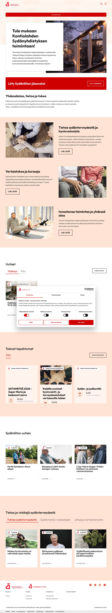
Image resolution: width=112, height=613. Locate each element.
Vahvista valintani (56, 322)
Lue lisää (65, 151)
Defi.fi (13, 611)
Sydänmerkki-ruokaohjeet (55, 519)
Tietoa (8, 592)
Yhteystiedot (71, 592)
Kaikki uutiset (99, 270)
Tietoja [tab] (82, 295)
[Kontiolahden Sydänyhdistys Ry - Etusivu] (14, 585)
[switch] (46, 315)
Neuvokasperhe (21, 611)
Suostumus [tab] (29, 295)
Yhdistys (12, 271)
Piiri (23, 271)
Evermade (103, 607)
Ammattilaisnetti (59, 611)
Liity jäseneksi (96, 83)
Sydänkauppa (39, 611)
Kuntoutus (29, 596)
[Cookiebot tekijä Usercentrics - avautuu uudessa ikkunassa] (85, 289)
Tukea (28, 592)
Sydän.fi (8, 611)
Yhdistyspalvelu (49, 611)
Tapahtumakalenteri (52, 598)
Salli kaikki (81, 322)
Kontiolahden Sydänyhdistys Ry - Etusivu (20, 4)
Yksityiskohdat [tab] (56, 295)
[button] (101, 4)
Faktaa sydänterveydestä (22, 519)
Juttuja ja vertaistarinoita (88, 519)
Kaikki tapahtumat (98, 355)
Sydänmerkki (30, 611)
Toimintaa (49, 592)
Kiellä (31, 322)
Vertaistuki (29, 598)
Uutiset (8, 596)
